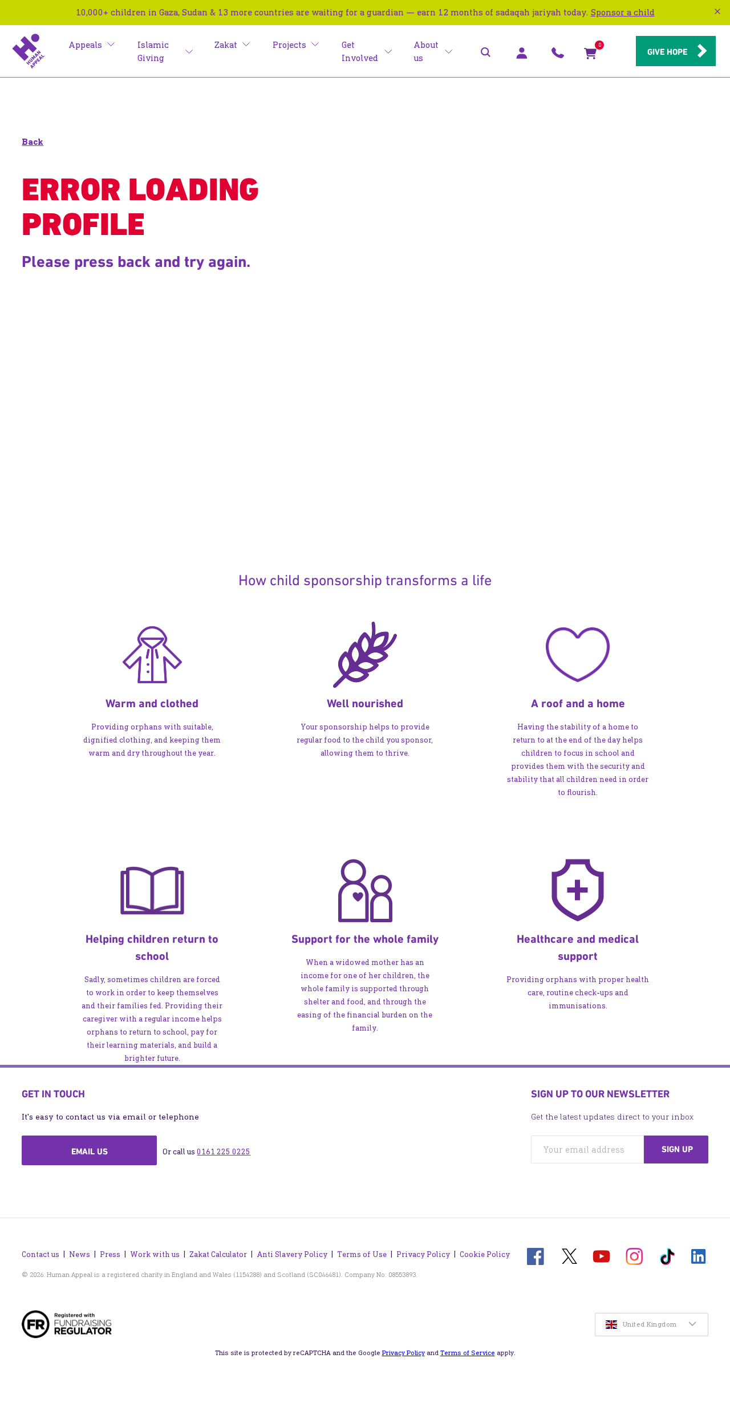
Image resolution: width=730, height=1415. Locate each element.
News (79, 1254)
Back (32, 141)
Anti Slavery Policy (292, 1254)
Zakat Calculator (218, 1254)
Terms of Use (362, 1254)
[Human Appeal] (28, 51)
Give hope (667, 52)
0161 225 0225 (223, 1152)
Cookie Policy (485, 1254)
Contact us (40, 1254)
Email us (89, 1151)
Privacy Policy (423, 1254)
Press (110, 1254)
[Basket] (590, 55)
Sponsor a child (623, 12)
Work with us (155, 1254)
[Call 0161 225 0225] (557, 55)
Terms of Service (467, 1353)
